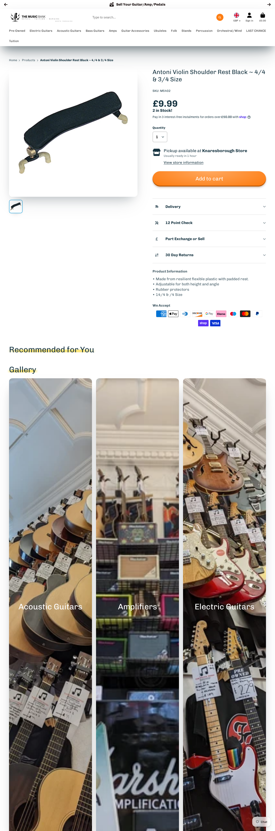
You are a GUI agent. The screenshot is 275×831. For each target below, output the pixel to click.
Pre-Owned (17, 31)
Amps (113, 31)
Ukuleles (160, 31)
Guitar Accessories (135, 31)
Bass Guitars (95, 31)
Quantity (159, 128)
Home (13, 60)
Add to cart (209, 179)
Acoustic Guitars (69, 31)
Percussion (204, 31)
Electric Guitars (41, 31)
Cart (262, 17)
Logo (41, 17)
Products (28, 60)
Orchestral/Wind (229, 31)
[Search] (220, 17)
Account (249, 17)
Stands (186, 31)
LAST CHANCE (256, 31)
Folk (174, 31)
